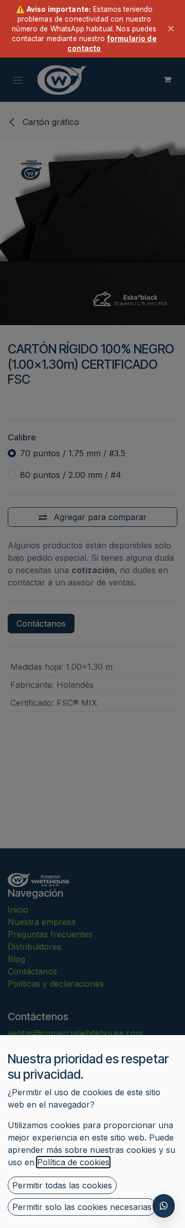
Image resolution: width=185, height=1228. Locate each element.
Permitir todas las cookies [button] (62, 1185)
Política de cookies (73, 1162)
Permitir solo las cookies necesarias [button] (82, 1207)
